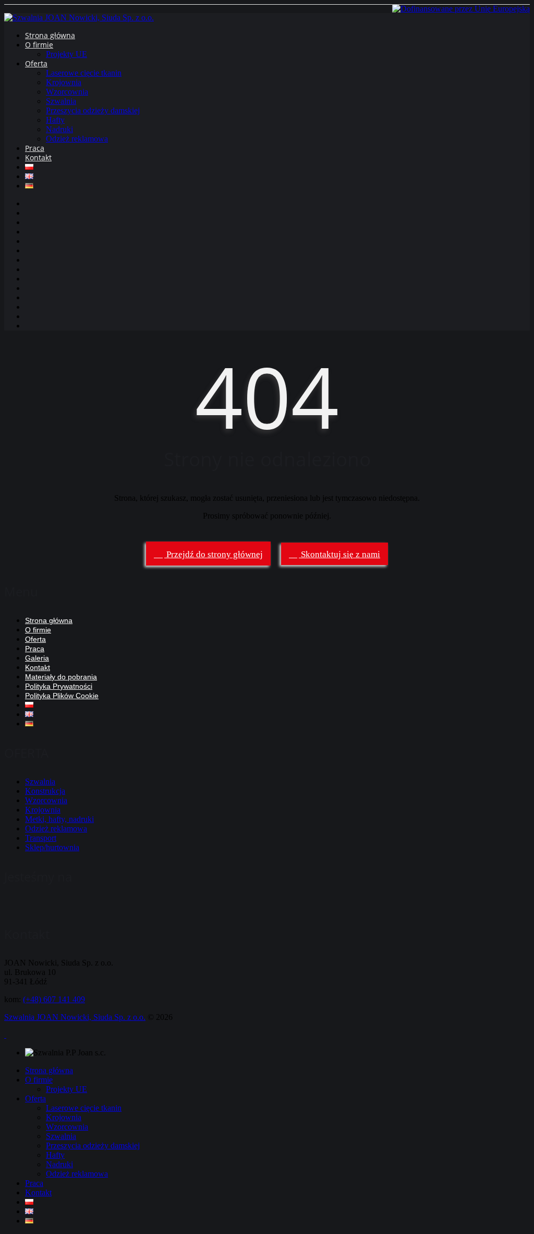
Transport (40, 837)
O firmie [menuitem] (39, 1079)
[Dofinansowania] (461, 8)
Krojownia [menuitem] (63, 1117)
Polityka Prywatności (58, 686)
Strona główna (50, 35)
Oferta (36, 63)
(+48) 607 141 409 (54, 999)
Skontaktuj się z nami (339, 554)
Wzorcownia (67, 91)
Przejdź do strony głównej (213, 554)
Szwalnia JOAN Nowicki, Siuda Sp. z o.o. (74, 1017)
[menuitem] (29, 1201)
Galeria (37, 658)
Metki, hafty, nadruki (59, 819)
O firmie (39, 45)
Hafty (55, 119)
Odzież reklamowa (77, 138)
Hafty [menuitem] (55, 1154)
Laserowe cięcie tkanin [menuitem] (84, 1107)
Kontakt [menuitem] (38, 1192)
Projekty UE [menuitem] (66, 1089)
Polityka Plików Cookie (62, 695)
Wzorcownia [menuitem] (67, 1126)
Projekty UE (66, 54)
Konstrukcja (45, 790)
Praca (34, 148)
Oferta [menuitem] (35, 1098)
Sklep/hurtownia (52, 847)
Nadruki (59, 129)
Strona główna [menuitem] (49, 1070)
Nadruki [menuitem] (59, 1164)
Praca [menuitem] (34, 1183)
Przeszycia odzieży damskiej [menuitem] (93, 1145)
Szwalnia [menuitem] (61, 1136)
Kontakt (38, 157)
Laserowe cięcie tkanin (84, 72)
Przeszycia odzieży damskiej (93, 110)
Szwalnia (61, 101)
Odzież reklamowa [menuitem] (77, 1173)
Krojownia (63, 82)
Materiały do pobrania (61, 677)
